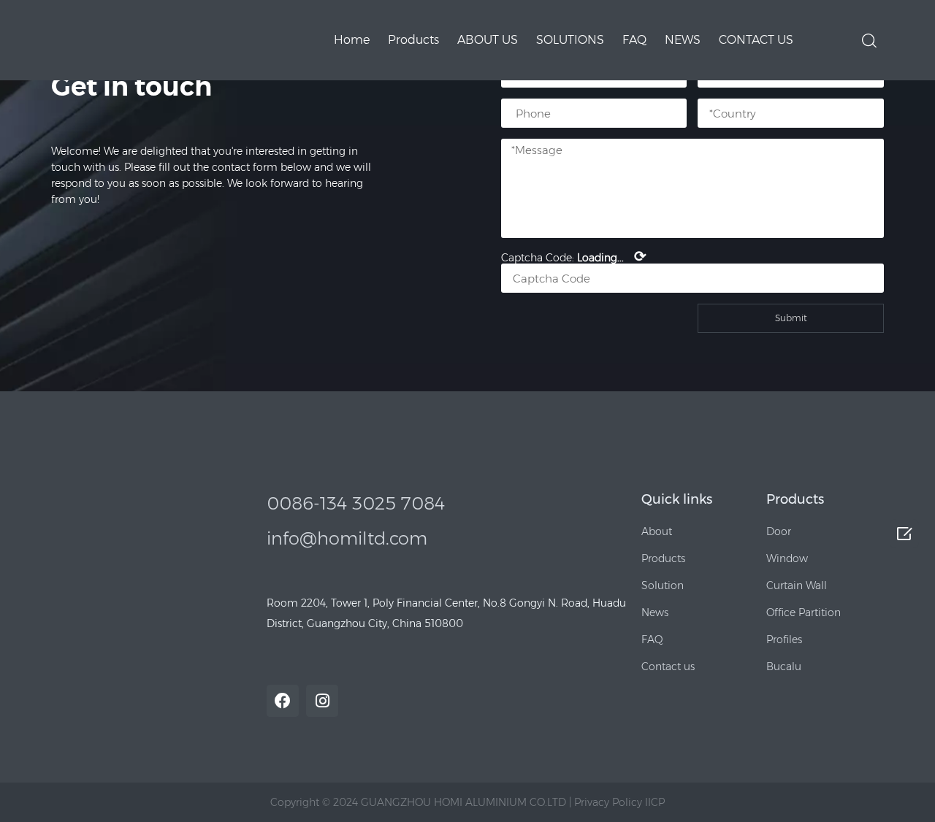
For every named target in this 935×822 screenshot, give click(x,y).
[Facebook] (283, 701)
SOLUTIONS (570, 40)
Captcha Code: (573, 256)
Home (352, 40)
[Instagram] (322, 701)
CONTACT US (756, 40)
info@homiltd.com (347, 538)
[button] (656, 531)
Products (413, 40)
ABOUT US (487, 40)
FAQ (634, 40)
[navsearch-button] (869, 39)
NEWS (683, 40)
